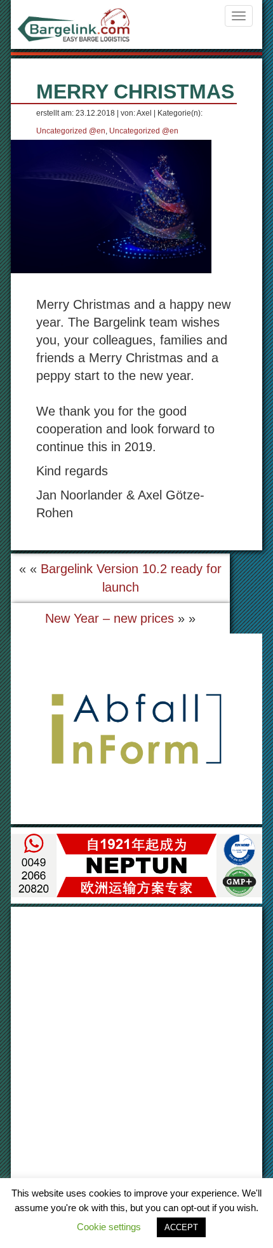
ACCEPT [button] (181, 1227)
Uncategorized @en (70, 130)
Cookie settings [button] (109, 1226)
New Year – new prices (109, 618)
